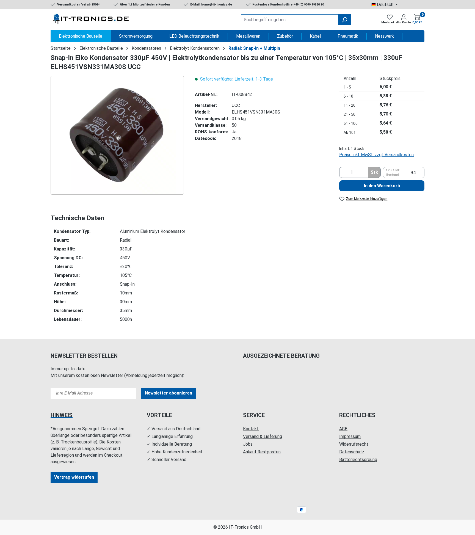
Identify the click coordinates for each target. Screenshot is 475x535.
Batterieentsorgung (358, 459)
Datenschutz (351, 451)
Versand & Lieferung (262, 436)
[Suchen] (344, 19)
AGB (343, 428)
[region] (117, 135)
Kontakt (251, 428)
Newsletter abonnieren (168, 393)
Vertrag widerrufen (74, 477)
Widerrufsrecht (353, 444)
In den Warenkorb (382, 185)
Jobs (248, 444)
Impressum (350, 436)
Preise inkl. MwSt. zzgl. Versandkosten (376, 154)
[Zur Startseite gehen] (92, 19)
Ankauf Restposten (262, 451)
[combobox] (289, 19)
